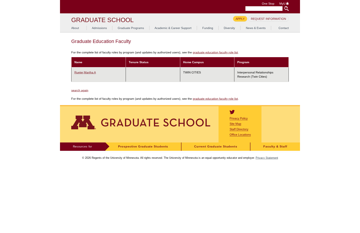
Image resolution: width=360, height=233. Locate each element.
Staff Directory (239, 129)
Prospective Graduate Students (143, 146)
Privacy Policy (239, 118)
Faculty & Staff (275, 146)
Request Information (268, 18)
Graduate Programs (131, 28)
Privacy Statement (267, 157)
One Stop (268, 3)
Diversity (229, 28)
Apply (240, 18)
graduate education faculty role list (215, 52)
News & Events (256, 28)
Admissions (99, 28)
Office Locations (240, 134)
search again (79, 90)
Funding (207, 28)
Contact (284, 28)
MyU (282, 3)
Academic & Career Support (173, 28)
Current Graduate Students (215, 146)
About (75, 28)
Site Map (235, 123)
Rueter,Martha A (85, 72)
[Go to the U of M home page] (101, 7)
